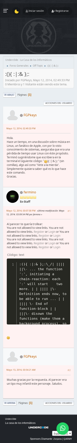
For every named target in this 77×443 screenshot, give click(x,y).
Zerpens (57, 439)
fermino (30, 192)
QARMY (68, 439)
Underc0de (10, 419)
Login (51, 232)
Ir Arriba (9, 402)
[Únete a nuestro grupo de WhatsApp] (62, 428)
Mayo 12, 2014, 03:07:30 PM (21, 210)
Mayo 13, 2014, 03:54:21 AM (21, 369)
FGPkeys (30, 115)
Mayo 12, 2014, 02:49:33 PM (21, 128)
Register (39, 232)
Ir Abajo (9, 94)
